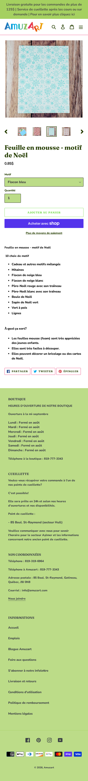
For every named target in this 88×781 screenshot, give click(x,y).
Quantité (10, 190)
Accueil (13, 628)
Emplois (14, 638)
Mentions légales (20, 714)
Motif (8, 174)
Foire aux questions (22, 660)
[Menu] (80, 26)
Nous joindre (17, 599)
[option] (22, 131)
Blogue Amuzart (20, 649)
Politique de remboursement (28, 703)
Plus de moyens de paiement (44, 233)
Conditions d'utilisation (25, 692)
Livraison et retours (22, 681)
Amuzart (49, 767)
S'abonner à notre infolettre (28, 671)
